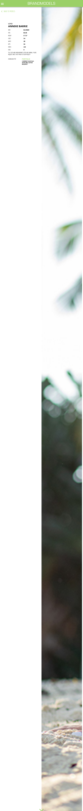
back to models (9, 11)
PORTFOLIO (26, 59)
